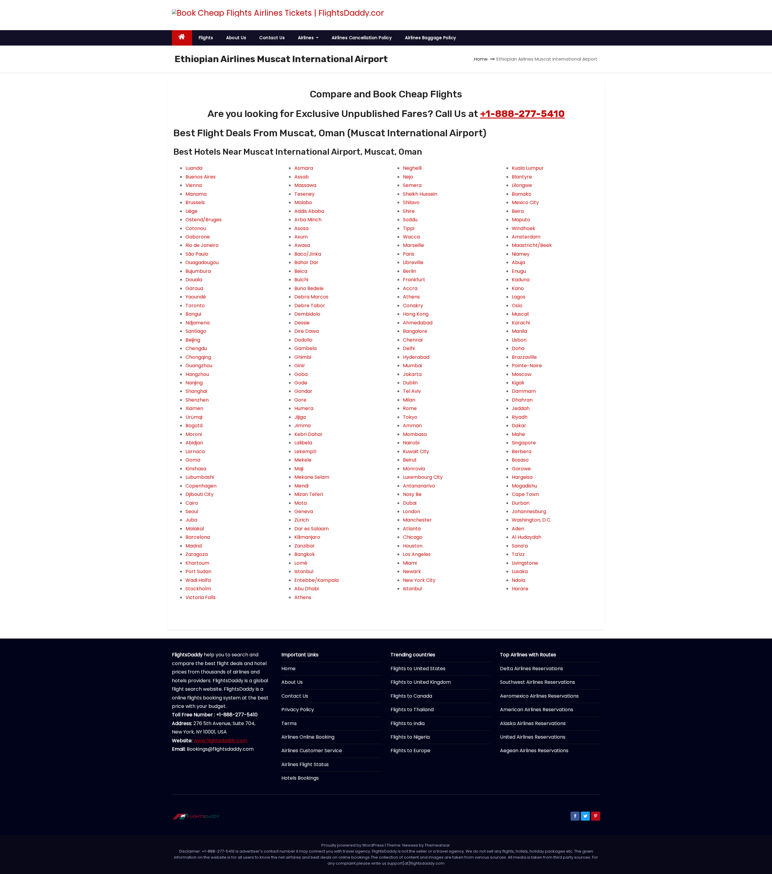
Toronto (195, 305)
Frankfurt (414, 279)
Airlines (306, 38)
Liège (191, 211)
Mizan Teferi (308, 494)
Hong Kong (416, 314)
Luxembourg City (423, 477)
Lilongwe (522, 185)
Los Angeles (417, 554)
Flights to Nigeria (410, 737)
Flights (206, 38)
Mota (300, 503)
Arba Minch (307, 219)
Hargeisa (522, 477)
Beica (300, 271)
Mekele (303, 459)
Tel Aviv (412, 391)
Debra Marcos (311, 296)
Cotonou (195, 228)
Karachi (521, 322)
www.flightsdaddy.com (220, 740)
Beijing (192, 339)
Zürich (301, 519)
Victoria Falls (200, 597)
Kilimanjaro (307, 537)
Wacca (411, 236)
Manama (196, 194)
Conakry (413, 305)
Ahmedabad (417, 322)
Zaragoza (196, 554)
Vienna (193, 185)
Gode (300, 382)
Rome (410, 408)
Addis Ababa (309, 211)
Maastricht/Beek (532, 245)
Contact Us (272, 38)
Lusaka (520, 571)
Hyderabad (416, 357)
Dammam (524, 391)
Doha (518, 348)
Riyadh (519, 417)
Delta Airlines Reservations (531, 668)
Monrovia (414, 468)
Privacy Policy (297, 709)
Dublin (410, 382)
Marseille (413, 245)
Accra (410, 288)
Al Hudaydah (526, 537)
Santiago (195, 331)
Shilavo (411, 202)
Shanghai (196, 391)
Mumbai (412, 365)
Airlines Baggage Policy (430, 38)
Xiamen (194, 408)
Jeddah (521, 408)
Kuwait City (416, 451)
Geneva (303, 511)
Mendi (301, 485)
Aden (518, 528)
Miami (410, 563)
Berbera (521, 451)
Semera (412, 185)
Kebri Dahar (308, 434)
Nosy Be (412, 494)
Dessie (302, 322)
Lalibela (303, 442)
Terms (289, 723)
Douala (193, 279)
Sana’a (520, 545)
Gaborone (197, 236)
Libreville (413, 262)
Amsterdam (526, 236)
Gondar (303, 391)
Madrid (193, 545)
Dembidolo (307, 314)
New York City (419, 580)
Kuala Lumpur (528, 168)
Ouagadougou (202, 262)
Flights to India (408, 723)
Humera (303, 408)
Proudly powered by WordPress (353, 845)
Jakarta (412, 374)
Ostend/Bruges (203, 219)
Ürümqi (193, 417)
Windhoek (523, 228)
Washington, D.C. (531, 519)
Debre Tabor (309, 305)
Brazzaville (524, 357)
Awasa (302, 245)
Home (481, 59)
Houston (412, 545)
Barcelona (197, 537)
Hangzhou (197, 374)
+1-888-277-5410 (522, 113)
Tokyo (410, 417)
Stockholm (198, 588)
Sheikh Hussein (420, 194)
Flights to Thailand (412, 709)
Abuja (518, 262)
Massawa (305, 185)
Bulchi (301, 279)
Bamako (521, 194)
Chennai (412, 339)
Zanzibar (304, 545)
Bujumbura (198, 271)
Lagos (518, 296)
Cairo (191, 503)
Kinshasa (195, 468)
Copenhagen (201, 485)
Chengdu (196, 348)
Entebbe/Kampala (316, 580)
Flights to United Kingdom (421, 682)
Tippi (408, 228)
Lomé (300, 563)
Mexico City (525, 202)
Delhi (409, 348)
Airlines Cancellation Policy (362, 38)
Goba (301, 374)
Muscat (520, 314)
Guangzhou (198, 365)
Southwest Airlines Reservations (537, 682)
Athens (302, 597)
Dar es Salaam (311, 528)
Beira (518, 211)
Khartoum (197, 563)
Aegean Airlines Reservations (534, 750)
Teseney (304, 194)
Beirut (410, 459)
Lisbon (519, 339)
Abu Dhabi (306, 588)
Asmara (303, 168)
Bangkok (304, 554)
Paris (408, 254)
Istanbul (303, 571)
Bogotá (194, 425)
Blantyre (522, 176)
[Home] (182, 38)
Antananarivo (419, 485)
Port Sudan (198, 571)
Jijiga (300, 417)
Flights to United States (418, 668)
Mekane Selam (311, 477)
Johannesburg (529, 511)
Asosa (301, 228)
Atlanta (412, 528)
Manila (519, 331)
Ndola (518, 580)
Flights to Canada (411, 696)
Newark (412, 571)
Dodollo (303, 339)
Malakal (194, 528)
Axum (301, 236)
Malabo (303, 202)
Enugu (519, 271)
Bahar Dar (306, 262)
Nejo (408, 176)
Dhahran (522, 399)
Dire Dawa (306, 331)
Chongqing (198, 357)
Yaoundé (195, 296)
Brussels (195, 202)
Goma (192, 459)
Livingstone (525, 563)
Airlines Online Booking (307, 737)
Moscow (521, 374)
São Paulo (196, 254)
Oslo (517, 305)
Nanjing (194, 382)
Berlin (409, 271)
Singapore (524, 442)
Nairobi (411, 442)
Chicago (412, 537)
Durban (521, 503)
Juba (191, 519)
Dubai (409, 503)
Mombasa (415, 434)
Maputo (521, 219)
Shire (409, 211)
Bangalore (415, 331)
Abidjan (194, 442)
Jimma (302, 425)
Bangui (193, 314)
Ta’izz (518, 554)
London (411, 511)
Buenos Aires (200, 176)
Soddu (410, 219)
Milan (409, 399)
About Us (236, 38)
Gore (300, 399)
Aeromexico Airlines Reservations (539, 696)
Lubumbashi (199, 477)
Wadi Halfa (198, 580)
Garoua (194, 288)
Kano (518, 288)
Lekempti (305, 451)
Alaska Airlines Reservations (533, 723)
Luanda (193, 168)
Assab (301, 176)
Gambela (305, 348)
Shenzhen (197, 399)
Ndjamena (197, 322)
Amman (412, 425)
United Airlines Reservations (532, 737)
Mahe (518, 434)
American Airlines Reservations (536, 709)
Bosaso (520, 459)
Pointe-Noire (527, 365)
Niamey (521, 254)
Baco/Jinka (307, 254)
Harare (520, 588)
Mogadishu (524, 485)
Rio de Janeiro (202, 245)
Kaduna (521, 279)
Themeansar (437, 845)
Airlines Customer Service (311, 750)
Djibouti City (199, 494)
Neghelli (412, 168)
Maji (298, 468)
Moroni (193, 434)
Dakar (519, 425)
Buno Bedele (309, 288)
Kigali (518, 382)
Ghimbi (302, 357)
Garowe (521, 468)
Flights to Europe (410, 750)
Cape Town (525, 494)
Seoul (191, 511)
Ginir (299, 365)
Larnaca (195, 451)
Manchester (417, 519)
